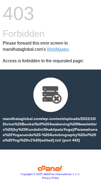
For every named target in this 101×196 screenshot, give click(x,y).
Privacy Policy (50, 177)
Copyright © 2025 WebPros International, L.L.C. (50, 174)
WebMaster (57, 49)
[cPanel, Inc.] (50, 170)
